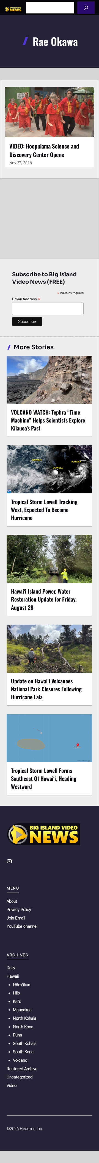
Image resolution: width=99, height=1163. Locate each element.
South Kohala (25, 1043)
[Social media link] (9, 861)
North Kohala (24, 1018)
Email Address (26, 299)
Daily (11, 967)
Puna (17, 1035)
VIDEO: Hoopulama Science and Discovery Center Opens (44, 150)
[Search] (86, 7)
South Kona (23, 1051)
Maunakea (22, 1009)
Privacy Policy (19, 909)
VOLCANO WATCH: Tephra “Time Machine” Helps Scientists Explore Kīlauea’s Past (48, 420)
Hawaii (13, 976)
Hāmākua (21, 984)
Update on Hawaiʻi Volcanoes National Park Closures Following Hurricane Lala (46, 689)
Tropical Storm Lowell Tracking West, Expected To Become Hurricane (44, 509)
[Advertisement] (49, 217)
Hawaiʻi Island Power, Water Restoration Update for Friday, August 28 (44, 599)
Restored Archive (22, 1068)
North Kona (23, 1026)
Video (11, 1085)
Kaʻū (17, 1001)
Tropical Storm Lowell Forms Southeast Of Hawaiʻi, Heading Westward (43, 778)
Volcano (20, 1060)
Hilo (16, 993)
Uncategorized (19, 1077)
